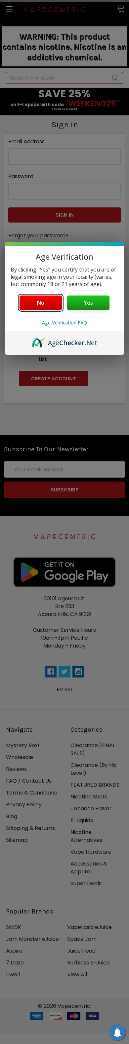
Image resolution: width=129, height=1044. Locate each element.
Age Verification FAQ (64, 323)
